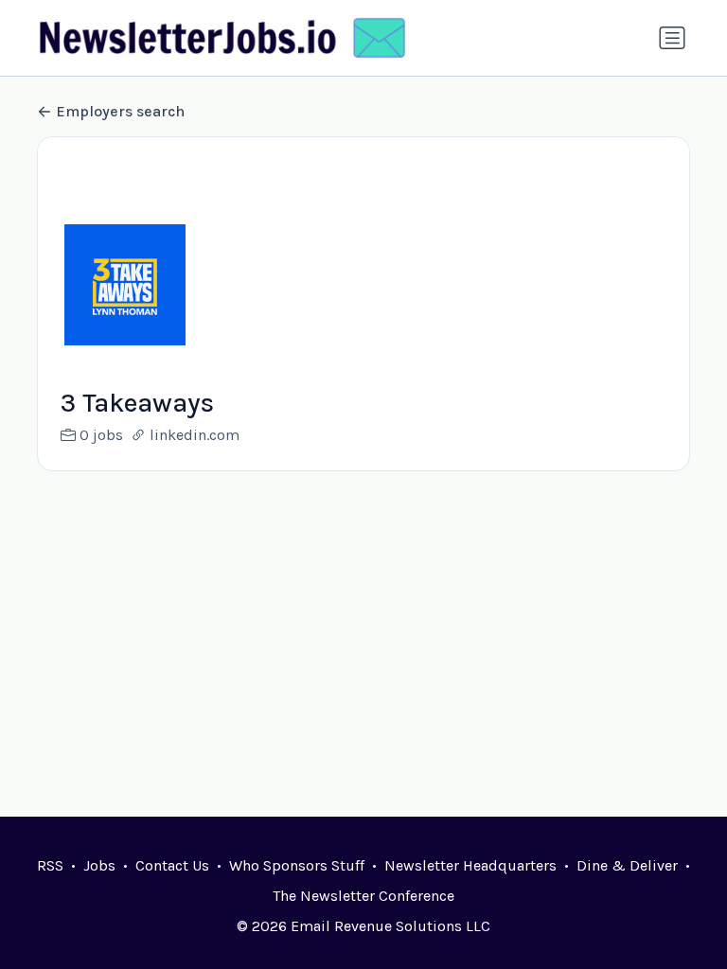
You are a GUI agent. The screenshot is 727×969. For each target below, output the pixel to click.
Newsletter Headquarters (470, 865)
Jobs (99, 865)
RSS (50, 865)
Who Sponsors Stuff (296, 865)
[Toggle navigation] (672, 38)
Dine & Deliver (627, 865)
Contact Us (172, 865)
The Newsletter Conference (363, 896)
